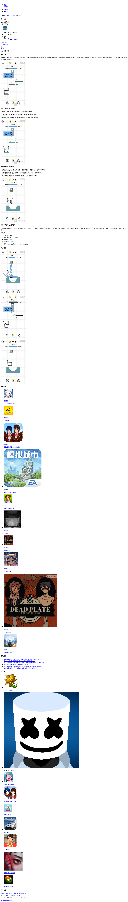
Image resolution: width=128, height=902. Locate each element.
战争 (12, 893)
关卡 (8, 39)
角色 (2, 893)
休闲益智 (12, 15)
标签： (5, 39)
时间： (5, 32)
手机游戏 (6, 6)
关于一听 (3, 895)
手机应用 (6, 7)
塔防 (20, 893)
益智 (11, 39)
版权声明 (8, 895)
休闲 (7, 893)
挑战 (16, 39)
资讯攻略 (6, 9)
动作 (4, 893)
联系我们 (13, 895)
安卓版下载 (4, 42)
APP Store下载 (4, 44)
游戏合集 (6, 11)
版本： (5, 36)
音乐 (18, 893)
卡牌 (15, 893)
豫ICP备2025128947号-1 (7, 900)
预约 (2, 46)
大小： (5, 34)
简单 (14, 39)
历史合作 (18, 895)
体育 (23, 893)
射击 (10, 893)
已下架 (2, 48)
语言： (5, 38)
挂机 (26, 893)
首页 (5, 4)
